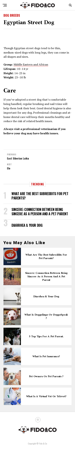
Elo (8, 168)
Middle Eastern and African (31, 64)
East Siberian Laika (18, 158)
